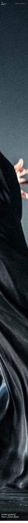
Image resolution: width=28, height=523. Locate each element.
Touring (20, 3)
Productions (17, 3)
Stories (23, 3)
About (26, 3)
